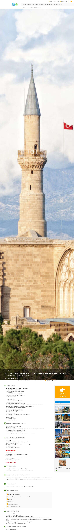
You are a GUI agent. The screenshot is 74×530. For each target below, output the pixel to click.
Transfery (54, 4)
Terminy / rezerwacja (62, 394)
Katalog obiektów (37, 7)
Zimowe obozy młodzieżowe (28, 7)
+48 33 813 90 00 (54, 1)
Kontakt (24, 4)
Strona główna (20, 380)
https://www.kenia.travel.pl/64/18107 (63, 468)
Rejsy (57, 4)
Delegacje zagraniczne (47, 4)
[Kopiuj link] (56, 470)
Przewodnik (41, 4)
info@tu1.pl (64, 1)
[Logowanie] (71, 1)
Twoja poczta (28, 4)
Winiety (33, 4)
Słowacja (36, 4)
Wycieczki (60, 4)
